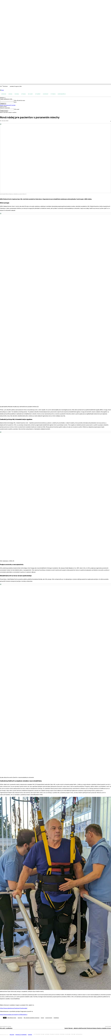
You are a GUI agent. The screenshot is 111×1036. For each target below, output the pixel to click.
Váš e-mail (16, 109)
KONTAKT (30, 1034)
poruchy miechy (48, 1017)
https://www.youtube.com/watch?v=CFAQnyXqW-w (13, 1014)
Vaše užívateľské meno (19, 100)
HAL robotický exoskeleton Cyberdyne (31, 1017)
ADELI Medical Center (11, 1017)
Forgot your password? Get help (7, 105)
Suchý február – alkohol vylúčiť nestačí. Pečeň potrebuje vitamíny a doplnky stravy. (88, 1028)
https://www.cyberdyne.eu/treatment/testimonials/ (13, 1008)
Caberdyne (20, 1017)
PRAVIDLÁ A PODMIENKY (21, 1034)
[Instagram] (26, 86)
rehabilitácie (56, 1017)
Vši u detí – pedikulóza (6, 1028)
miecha (42, 1017)
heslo (15, 102)
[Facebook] (25, 86)
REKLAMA (12, 1034)
